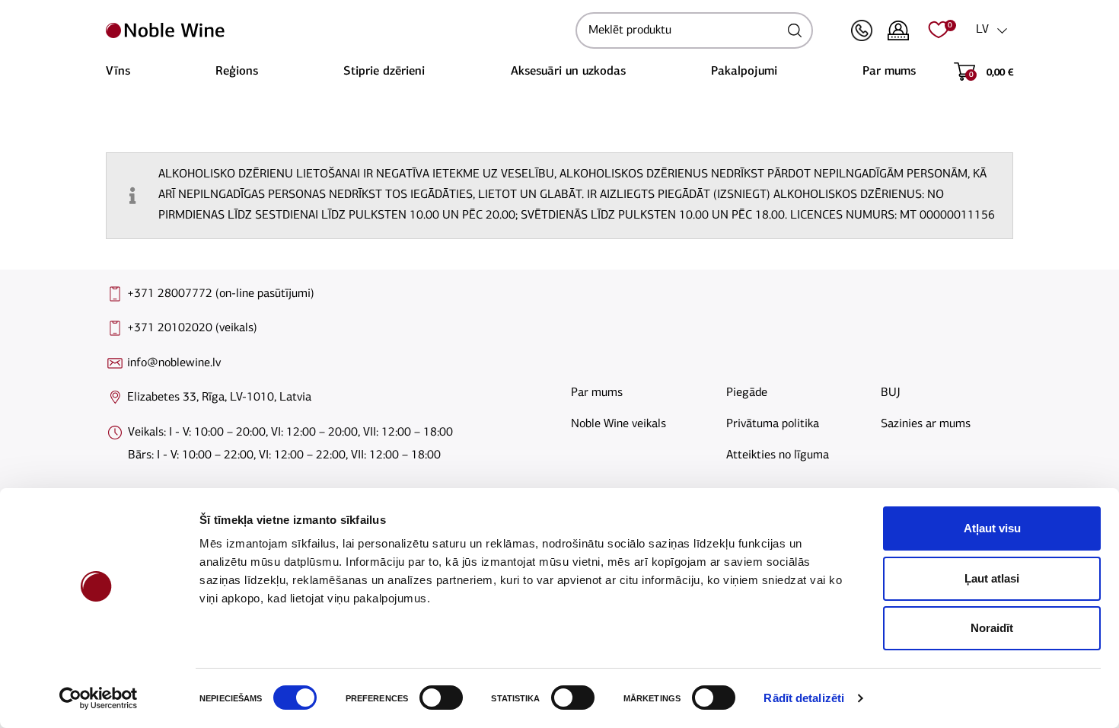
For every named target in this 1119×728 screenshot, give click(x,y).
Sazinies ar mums (926, 424)
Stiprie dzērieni (384, 71)
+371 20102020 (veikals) (192, 328)
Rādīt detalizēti (804, 697)
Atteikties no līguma (777, 455)
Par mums (889, 71)
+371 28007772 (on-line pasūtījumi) (220, 294)
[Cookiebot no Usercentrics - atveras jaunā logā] (98, 698)
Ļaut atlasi (991, 578)
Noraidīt (992, 627)
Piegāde (746, 393)
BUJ (891, 393)
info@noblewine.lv (174, 363)
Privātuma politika (772, 424)
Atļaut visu (992, 528)
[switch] (439, 697)
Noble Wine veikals (618, 424)
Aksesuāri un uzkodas (568, 71)
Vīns (118, 71)
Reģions (236, 71)
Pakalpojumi (744, 71)
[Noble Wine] (337, 30)
